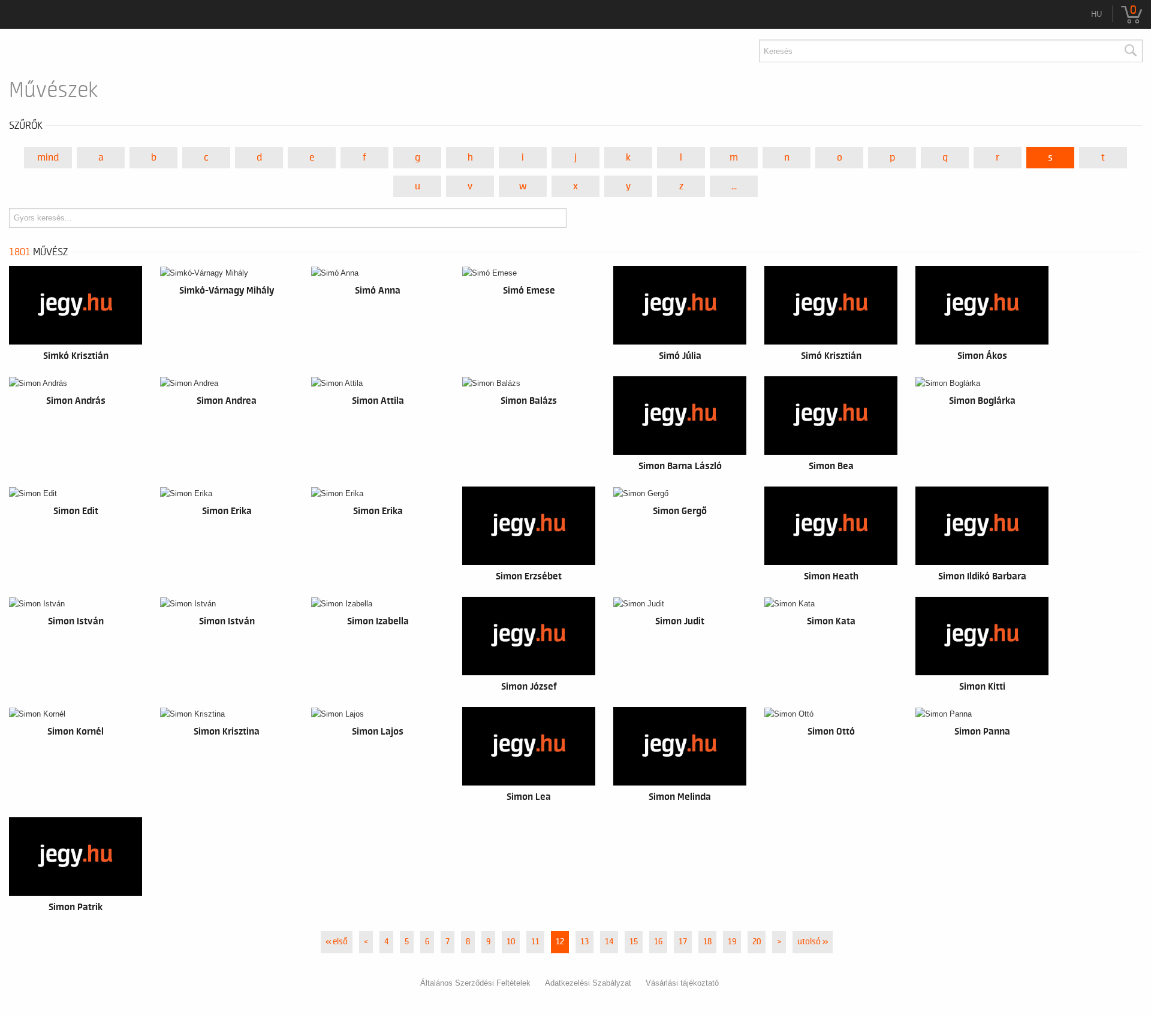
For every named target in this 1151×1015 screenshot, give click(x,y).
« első (337, 942)
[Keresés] (1130, 51)
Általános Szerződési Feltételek (475, 982)
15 (633, 942)
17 (683, 942)
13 (584, 942)
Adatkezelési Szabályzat (588, 982)
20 (756, 942)
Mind (48, 157)
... (734, 186)
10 (511, 942)
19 (732, 942)
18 (707, 942)
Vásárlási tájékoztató (682, 982)
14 (609, 942)
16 (658, 942)
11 (535, 942)
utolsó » (812, 942)
